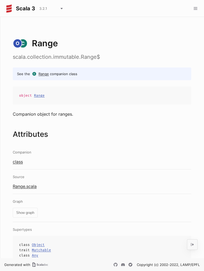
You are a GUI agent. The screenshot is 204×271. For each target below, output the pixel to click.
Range (44, 74)
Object (38, 244)
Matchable (41, 250)
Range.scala (25, 186)
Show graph (25, 213)
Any (35, 255)
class (18, 161)
